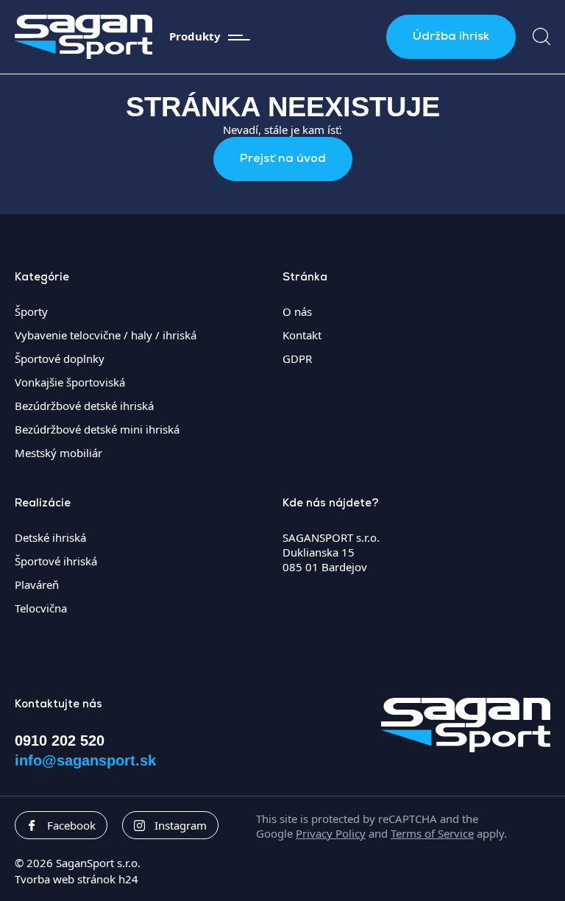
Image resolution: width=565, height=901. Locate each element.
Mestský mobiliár (58, 452)
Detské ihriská (50, 537)
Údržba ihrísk (451, 37)
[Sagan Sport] (83, 37)
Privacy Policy (331, 833)
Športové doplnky (59, 358)
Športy (31, 311)
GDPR (297, 358)
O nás (297, 311)
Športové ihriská (56, 561)
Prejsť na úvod (283, 159)
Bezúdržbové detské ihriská (84, 405)
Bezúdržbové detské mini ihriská (97, 429)
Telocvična (41, 608)
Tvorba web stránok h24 (76, 879)
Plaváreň (37, 584)
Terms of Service (432, 833)
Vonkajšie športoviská (70, 382)
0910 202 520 (59, 740)
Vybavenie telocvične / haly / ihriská (105, 335)
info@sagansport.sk (85, 760)
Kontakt (301, 335)
